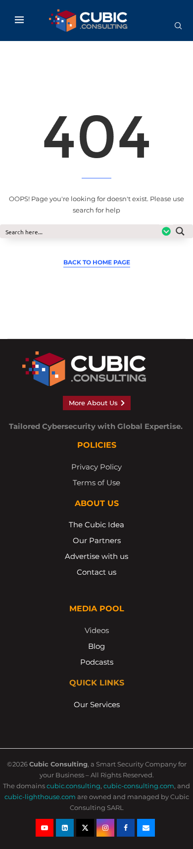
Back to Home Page (96, 262)
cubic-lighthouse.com (40, 797)
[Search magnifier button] (183, 231)
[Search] (178, 29)
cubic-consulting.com (138, 786)
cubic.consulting (73, 786)
